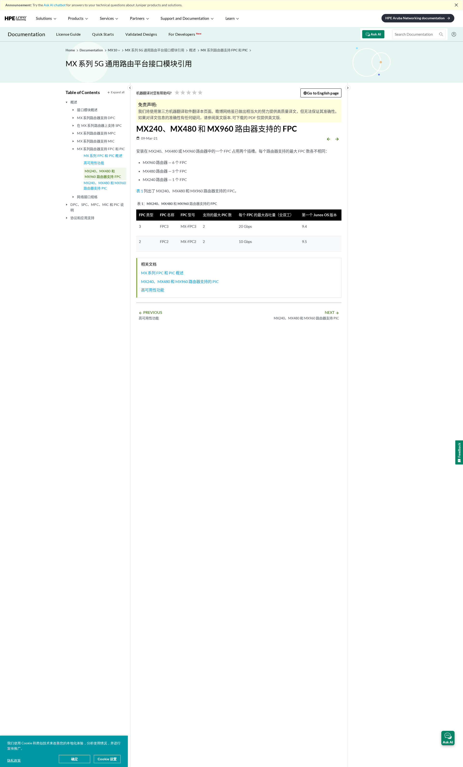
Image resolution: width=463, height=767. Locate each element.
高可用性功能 (94, 163)
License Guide (68, 34)
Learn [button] (230, 18)
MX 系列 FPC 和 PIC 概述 (103, 156)
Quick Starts (103, 34)
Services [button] (107, 18)
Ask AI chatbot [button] (55, 5)
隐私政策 (14, 760)
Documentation (26, 34)
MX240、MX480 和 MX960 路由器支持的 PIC (180, 281)
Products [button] (75, 18)
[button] (448, 738)
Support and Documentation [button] (185, 18)
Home (70, 50)
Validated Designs (141, 34)
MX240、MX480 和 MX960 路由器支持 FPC (103, 173)
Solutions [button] (44, 18)
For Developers (185, 34)
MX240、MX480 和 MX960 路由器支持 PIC (105, 185)
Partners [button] (137, 18)
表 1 (139, 190)
